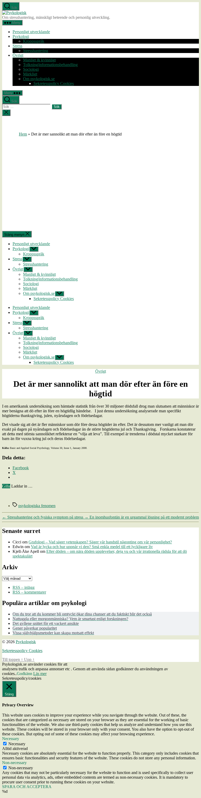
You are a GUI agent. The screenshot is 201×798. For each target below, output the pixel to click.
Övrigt (18, 55)
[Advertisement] (100, 175)
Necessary (16, 744)
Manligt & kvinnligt (39, 60)
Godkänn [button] (24, 673)
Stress (17, 46)
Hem (23, 134)
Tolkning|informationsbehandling (50, 64)
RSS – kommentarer (29, 592)
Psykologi (21, 36)
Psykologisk (26, 641)
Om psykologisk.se (39, 79)
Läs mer (40, 673)
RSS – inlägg (24, 587)
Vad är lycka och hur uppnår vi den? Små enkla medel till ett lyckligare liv (92, 546)
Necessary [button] (10, 738)
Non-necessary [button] (14, 762)
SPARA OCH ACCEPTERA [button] (27, 786)
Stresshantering (35, 50)
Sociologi (31, 69)
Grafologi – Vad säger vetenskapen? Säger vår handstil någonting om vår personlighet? (100, 542)
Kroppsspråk (33, 41)
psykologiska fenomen (36, 505)
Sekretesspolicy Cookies (54, 83)
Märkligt (30, 74)
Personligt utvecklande (31, 32)
